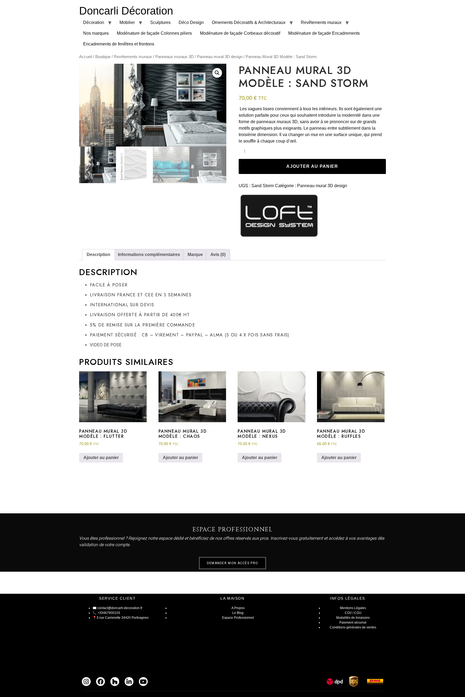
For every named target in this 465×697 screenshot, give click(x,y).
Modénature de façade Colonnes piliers (154, 33)
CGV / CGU (353, 613)
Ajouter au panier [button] (101, 457)
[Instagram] (86, 681)
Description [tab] (98, 254)
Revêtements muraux (321, 22)
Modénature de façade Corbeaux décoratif (240, 33)
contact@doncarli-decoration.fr (119, 608)
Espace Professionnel (238, 618)
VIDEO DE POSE (106, 345)
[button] (217, 73)
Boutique (103, 57)
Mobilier (127, 22)
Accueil (85, 57)
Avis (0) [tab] (218, 254)
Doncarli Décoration (126, 11)
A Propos (238, 608)
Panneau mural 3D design (219, 57)
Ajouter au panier (312, 166)
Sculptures (160, 22)
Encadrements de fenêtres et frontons (118, 44)
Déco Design (191, 22)
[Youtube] (143, 681)
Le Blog (238, 613)
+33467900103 (108, 613)
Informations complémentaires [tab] (149, 254)
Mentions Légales (353, 608)
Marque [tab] (195, 254)
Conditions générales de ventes (353, 627)
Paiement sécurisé (353, 622)
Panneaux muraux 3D (174, 57)
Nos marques (96, 33)
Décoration (93, 22)
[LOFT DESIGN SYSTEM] (279, 216)
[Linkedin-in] (129, 681)
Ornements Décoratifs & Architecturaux (249, 22)
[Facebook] (100, 681)
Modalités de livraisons (353, 618)
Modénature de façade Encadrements (324, 33)
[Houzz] (114, 681)
